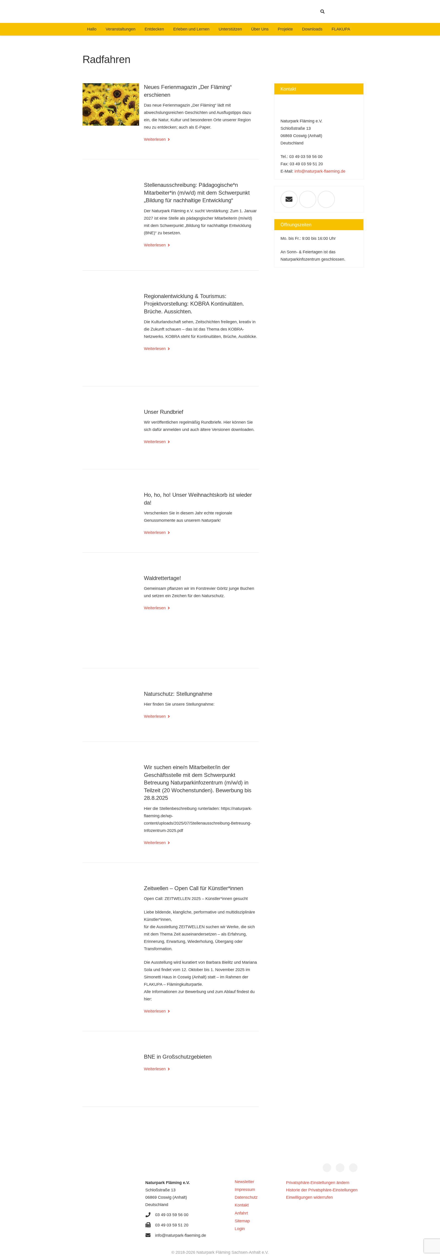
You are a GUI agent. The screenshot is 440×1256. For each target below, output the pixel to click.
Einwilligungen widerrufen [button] (309, 1197)
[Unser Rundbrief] (110, 431)
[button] (322, 11)
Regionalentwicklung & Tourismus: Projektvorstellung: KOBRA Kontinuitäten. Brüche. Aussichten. (194, 304)
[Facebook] (345, 11)
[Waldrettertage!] (110, 614)
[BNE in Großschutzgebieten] (110, 1073)
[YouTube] (353, 11)
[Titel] (199, 11)
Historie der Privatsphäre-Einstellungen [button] (322, 1190)
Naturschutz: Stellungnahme (178, 694)
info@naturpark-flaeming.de (319, 171)
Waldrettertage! (162, 578)
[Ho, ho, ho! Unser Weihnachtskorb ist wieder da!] (110, 511)
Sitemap (242, 1221)
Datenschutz (246, 1197)
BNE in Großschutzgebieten (178, 1057)
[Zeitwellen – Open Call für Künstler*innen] (110, 924)
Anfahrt (241, 1213)
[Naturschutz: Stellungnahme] (110, 709)
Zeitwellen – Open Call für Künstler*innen (193, 888)
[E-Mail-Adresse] (289, 199)
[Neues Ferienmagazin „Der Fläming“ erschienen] (110, 104)
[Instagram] (337, 11)
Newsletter (244, 1181)
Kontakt (242, 1205)
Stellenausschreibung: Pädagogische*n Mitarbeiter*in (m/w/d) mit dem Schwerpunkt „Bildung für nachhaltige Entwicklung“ (197, 192)
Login (240, 1228)
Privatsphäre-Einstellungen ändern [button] (317, 1182)
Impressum (245, 1189)
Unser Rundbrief (163, 412)
